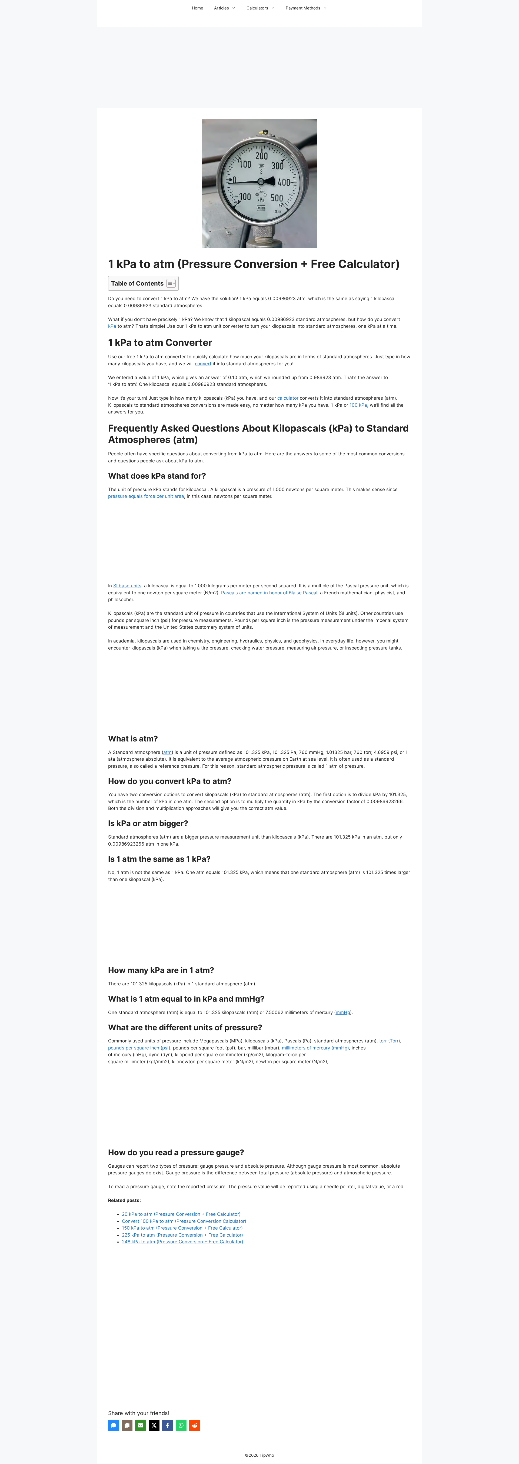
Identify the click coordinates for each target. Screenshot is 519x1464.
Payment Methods (303, 8)
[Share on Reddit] (194, 1425)
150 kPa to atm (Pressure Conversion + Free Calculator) (182, 1228)
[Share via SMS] (113, 1425)
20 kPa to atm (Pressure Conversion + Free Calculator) (181, 1214)
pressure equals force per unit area (146, 496)
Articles (221, 8)
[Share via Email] (140, 1425)
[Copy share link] (127, 1425)
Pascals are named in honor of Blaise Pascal (269, 592)
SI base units (127, 585)
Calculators (257, 8)
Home (197, 8)
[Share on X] (154, 1425)
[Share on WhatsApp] (181, 1425)
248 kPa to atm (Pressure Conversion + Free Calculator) (182, 1241)
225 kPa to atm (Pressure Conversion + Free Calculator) (182, 1235)
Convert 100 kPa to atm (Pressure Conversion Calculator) (184, 1221)
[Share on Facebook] (167, 1425)
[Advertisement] (259, 67)
